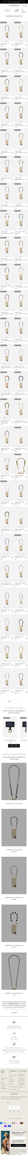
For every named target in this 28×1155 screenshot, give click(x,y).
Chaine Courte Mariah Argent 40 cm (20, 557)
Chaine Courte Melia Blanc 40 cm (19, 530)
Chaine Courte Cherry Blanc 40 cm (20, 584)
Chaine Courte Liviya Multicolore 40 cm (19, 367)
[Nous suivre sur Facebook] (10, 1111)
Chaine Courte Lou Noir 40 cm (19, 691)
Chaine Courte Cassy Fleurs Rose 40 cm (6, 367)
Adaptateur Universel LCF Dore (10, 741)
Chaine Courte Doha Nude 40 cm (5, 637)
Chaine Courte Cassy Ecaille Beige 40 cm (6, 530)
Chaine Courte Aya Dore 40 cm (5, 503)
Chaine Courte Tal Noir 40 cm (5, 44)
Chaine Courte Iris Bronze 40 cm (19, 476)
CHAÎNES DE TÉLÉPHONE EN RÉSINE (14, 898)
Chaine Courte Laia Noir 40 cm (19, 637)
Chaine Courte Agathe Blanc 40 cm (20, 449)
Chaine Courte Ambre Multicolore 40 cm (6, 394)
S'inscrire (14, 1107)
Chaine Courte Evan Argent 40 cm (19, 610)
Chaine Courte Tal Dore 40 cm (19, 44)
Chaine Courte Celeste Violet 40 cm (20, 340)
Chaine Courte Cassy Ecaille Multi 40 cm (6, 664)
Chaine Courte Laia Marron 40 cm (5, 449)
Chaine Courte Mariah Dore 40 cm (20, 664)
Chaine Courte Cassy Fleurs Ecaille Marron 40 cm (6, 422)
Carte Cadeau (13, 1086)
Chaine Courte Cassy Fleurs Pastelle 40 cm (20, 421)
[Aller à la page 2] (18, 699)
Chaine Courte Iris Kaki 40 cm (5, 476)
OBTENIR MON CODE (18, 1145)
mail (5, 1049)
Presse (12, 1084)
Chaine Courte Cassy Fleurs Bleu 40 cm (20, 394)
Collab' (21, 1087)
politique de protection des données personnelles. (18, 1152)
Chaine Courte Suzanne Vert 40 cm (5, 71)
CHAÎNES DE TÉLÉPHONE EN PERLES (14, 946)
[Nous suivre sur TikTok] (18, 1111)
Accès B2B (13, 1089)
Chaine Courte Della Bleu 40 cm (6, 557)
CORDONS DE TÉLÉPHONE (14, 803)
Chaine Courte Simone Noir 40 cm (6, 178)
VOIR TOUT (14, 745)
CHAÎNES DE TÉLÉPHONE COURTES (14, 850)
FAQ (2, 1075)
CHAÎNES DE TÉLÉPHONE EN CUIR (14, 994)
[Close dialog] (26, 1132)
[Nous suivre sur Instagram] (14, 1111)
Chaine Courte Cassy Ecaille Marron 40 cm (6, 584)
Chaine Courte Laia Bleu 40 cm (19, 503)
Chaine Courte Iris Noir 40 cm (5, 691)
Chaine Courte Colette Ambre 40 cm (20, 152)
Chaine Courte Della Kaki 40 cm (6, 610)
